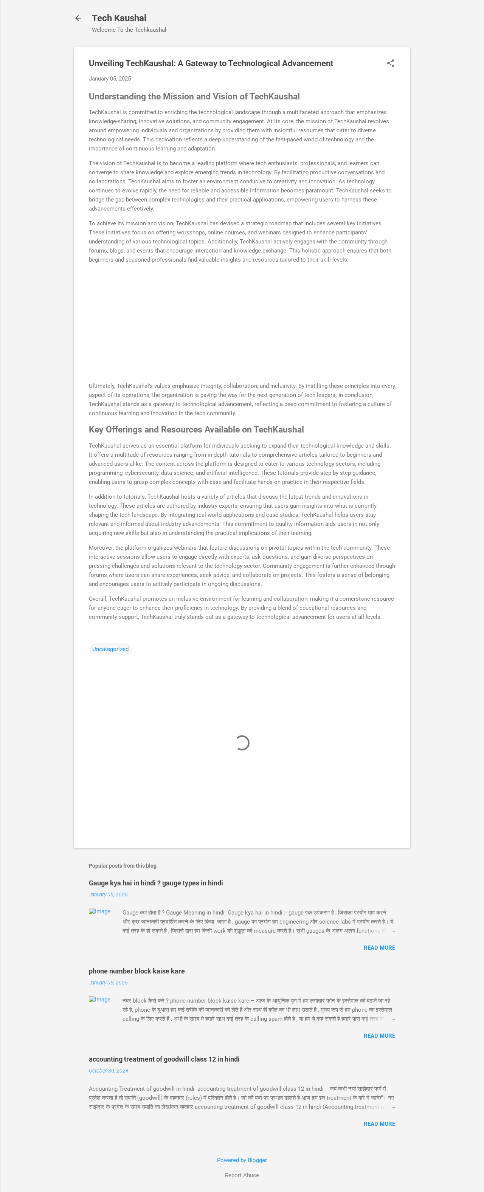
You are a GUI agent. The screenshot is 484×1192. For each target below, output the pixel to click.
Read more (379, 947)
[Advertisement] (242, 323)
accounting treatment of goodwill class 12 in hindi (164, 1059)
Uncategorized (110, 649)
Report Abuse (242, 1175)
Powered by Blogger (242, 1160)
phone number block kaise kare (137, 971)
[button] (390, 64)
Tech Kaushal (119, 18)
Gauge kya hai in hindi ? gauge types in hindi (156, 883)
